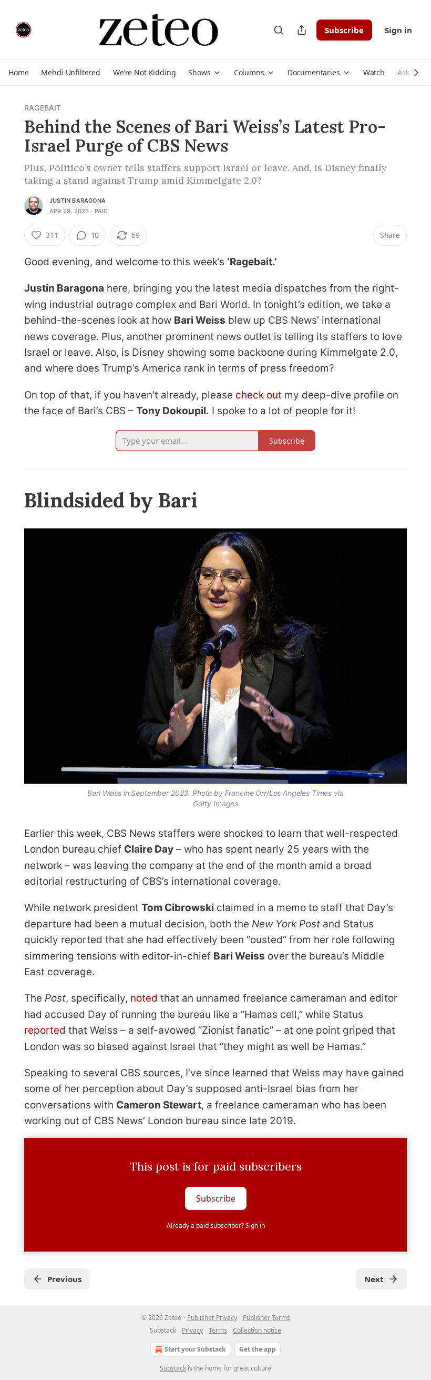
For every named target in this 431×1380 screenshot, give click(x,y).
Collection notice (257, 1330)
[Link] (9, 500)
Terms (218, 1330)
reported (45, 1030)
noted (144, 998)
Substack (173, 1368)
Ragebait (42, 107)
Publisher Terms (266, 1317)
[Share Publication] (301, 30)
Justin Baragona (77, 200)
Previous (64, 1279)
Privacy (192, 1330)
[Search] (278, 30)
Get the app (257, 1349)
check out (258, 395)
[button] (18, 72)
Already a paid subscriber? (216, 1225)
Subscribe (344, 30)
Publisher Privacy (212, 1317)
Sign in (398, 30)
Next (374, 1279)
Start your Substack (195, 1349)
